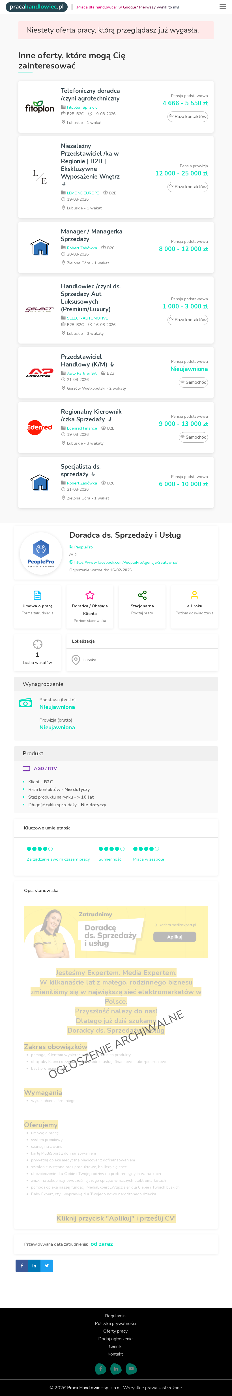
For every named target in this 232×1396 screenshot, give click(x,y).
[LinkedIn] (116, 1369)
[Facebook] (100, 1369)
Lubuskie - (84, 122)
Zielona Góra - (87, 263)
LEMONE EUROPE (82, 193)
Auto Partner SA (81, 373)
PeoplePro (83, 547)
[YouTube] (131, 1369)
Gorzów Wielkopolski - (96, 388)
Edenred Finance (81, 428)
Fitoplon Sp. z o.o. (82, 107)
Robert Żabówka (81, 248)
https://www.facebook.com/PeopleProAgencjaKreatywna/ (125, 562)
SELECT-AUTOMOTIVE (87, 318)
